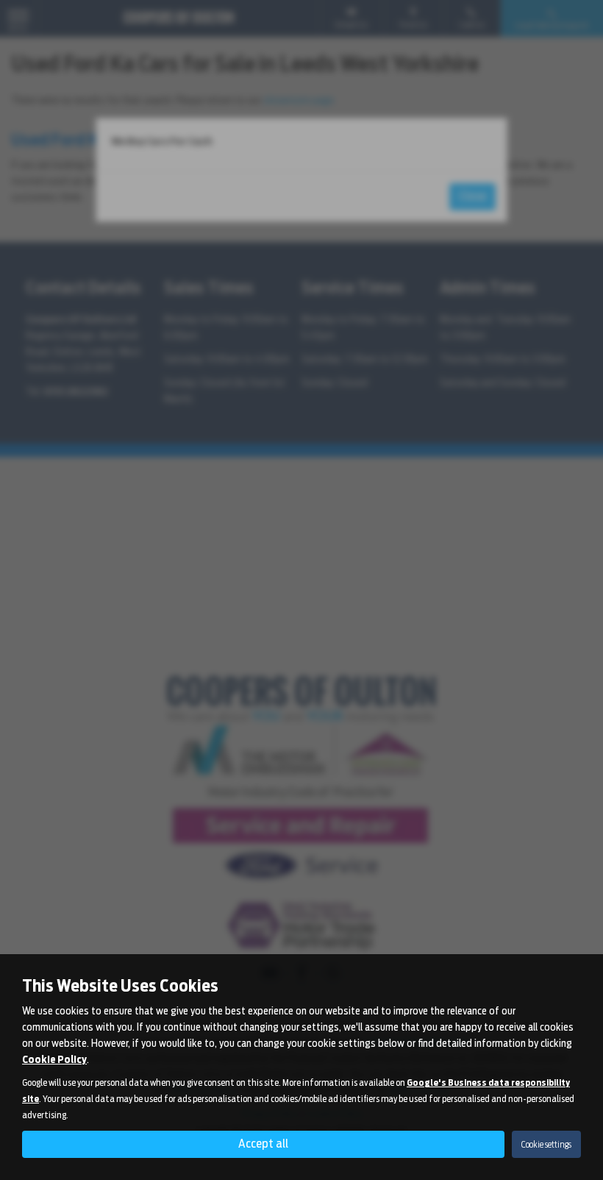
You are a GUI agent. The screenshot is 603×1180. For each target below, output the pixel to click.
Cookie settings (546, 1144)
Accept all (263, 1144)
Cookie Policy (54, 1059)
